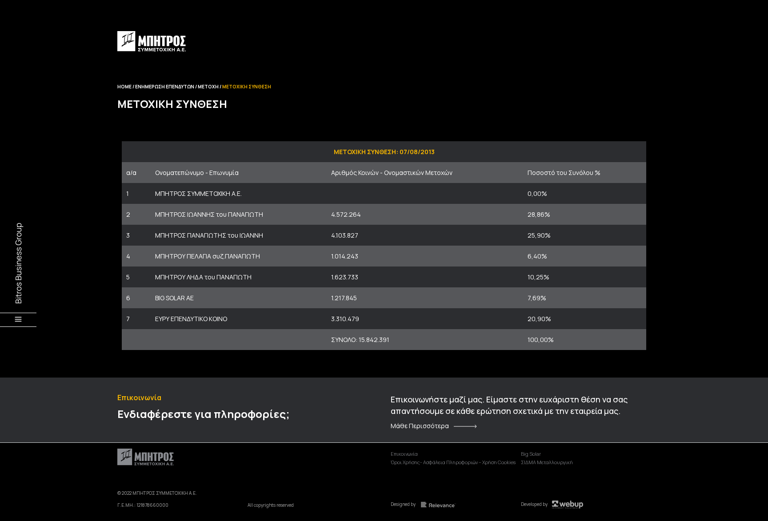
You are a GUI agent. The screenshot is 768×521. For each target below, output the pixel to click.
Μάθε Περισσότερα (420, 426)
